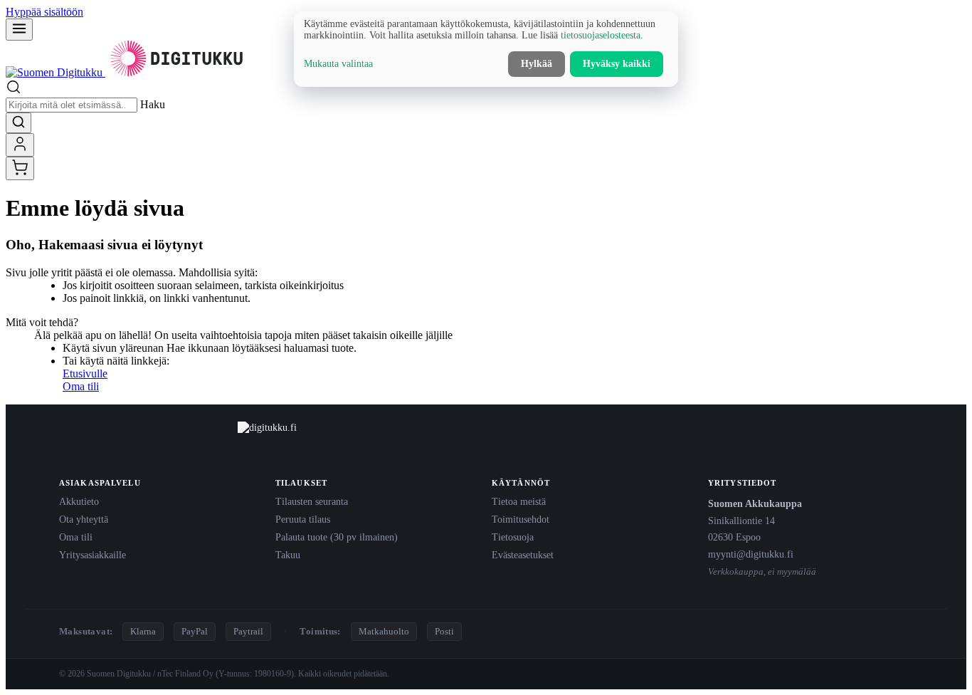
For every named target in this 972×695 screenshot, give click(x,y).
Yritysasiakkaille (92, 554)
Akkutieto (79, 501)
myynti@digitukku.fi (750, 554)
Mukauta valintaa (338, 63)
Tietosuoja (513, 537)
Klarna (143, 631)
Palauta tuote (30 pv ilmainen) (336, 537)
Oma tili (81, 386)
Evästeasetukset (523, 554)
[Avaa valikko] (19, 30)
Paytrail (248, 631)
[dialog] (486, 49)
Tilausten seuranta (311, 501)
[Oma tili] (20, 145)
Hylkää (536, 63)
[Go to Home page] (127, 72)
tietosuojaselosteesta (600, 35)
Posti (444, 631)
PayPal (194, 631)
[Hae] (18, 123)
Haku (152, 104)
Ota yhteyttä (83, 519)
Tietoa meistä (519, 501)
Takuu (287, 554)
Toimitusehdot (520, 519)
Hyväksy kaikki (616, 63)
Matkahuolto (384, 631)
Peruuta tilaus (302, 519)
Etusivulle (85, 373)
